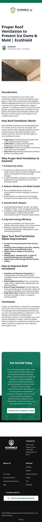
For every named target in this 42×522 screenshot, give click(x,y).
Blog (4, 485)
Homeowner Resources (11, 481)
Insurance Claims (9, 478)
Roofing (28, 467)
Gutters (28, 470)
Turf (27, 481)
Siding (28, 478)
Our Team (6, 474)
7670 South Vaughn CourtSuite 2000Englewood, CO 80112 (31, 449)
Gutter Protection (32, 474)
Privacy (21, 519)
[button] (31, 10)
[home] (19, 10)
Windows (29, 485)
